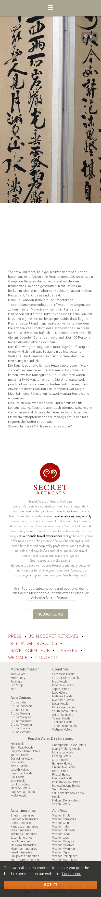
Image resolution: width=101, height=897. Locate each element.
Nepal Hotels (60, 703)
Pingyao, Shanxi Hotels (25, 751)
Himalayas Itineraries (24, 826)
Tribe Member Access (33, 643)
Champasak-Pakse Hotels (69, 745)
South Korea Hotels (64, 711)
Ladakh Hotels (20, 769)
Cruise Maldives (21, 720)
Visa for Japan (61, 833)
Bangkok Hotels (62, 763)
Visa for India (60, 826)
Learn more (71, 874)
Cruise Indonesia (21, 706)
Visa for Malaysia (63, 841)
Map (13, 688)
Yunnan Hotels (20, 754)
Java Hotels (18, 780)
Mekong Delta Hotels (65, 800)
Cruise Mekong (20, 713)
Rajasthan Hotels (21, 773)
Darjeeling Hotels (22, 758)
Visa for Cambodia (64, 819)
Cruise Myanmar (21, 724)
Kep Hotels (17, 743)
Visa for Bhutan (62, 815)
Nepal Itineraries (21, 852)
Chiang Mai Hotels (64, 767)
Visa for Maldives (63, 845)
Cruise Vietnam (21, 732)
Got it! (50, 885)
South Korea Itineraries (25, 859)
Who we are (18, 674)
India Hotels (59, 681)
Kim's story (18, 677)
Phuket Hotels (61, 774)
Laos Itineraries (20, 841)
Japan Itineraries (21, 837)
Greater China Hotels (65, 677)
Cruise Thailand (21, 728)
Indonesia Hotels (63, 685)
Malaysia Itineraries (23, 845)
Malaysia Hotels (62, 696)
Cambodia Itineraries (24, 819)
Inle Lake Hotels (62, 778)
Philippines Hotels (64, 707)
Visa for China (61, 822)
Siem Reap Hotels (22, 747)
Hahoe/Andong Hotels (66, 785)
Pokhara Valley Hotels (66, 782)
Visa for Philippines (64, 856)
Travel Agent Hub (29, 650)
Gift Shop (17, 685)
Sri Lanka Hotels (62, 714)
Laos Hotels (59, 692)
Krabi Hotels (60, 770)
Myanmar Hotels (63, 700)
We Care (18, 657)
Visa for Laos (60, 837)
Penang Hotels (61, 756)
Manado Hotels (20, 788)
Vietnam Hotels (62, 729)
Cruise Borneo (20, 709)
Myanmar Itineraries (24, 848)
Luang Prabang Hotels (66, 748)
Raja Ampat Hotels (23, 791)
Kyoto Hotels (18, 795)
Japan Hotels (60, 688)
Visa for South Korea (65, 859)
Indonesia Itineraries (24, 833)
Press (15, 636)
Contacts (46, 657)
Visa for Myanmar (63, 848)
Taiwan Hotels (61, 718)
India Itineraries (21, 830)
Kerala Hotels (19, 766)
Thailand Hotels (62, 722)
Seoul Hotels (60, 789)
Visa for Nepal (61, 852)
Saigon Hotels (61, 804)
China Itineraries (21, 822)
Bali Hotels (17, 777)
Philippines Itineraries (25, 856)
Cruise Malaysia (21, 717)
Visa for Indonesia (63, 830)
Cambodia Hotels (63, 674)
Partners (16, 681)
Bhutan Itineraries (22, 815)
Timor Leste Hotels (64, 725)
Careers (67, 650)
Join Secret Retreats (54, 636)
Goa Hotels (18, 762)
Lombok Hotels (20, 784)
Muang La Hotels (63, 752)
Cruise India (18, 702)
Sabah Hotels (60, 759)
